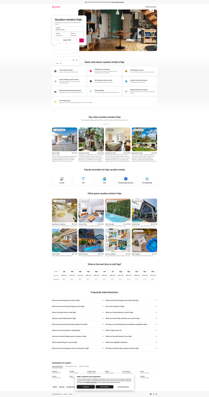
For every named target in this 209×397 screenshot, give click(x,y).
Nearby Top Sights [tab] (84, 366)
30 (57, 63)
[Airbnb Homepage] (56, 6)
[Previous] (101, 124)
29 (76, 60)
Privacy (65, 394)
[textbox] (62, 35)
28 (73, 60)
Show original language (117, 2)
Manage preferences (123, 387)
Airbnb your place (150, 7)
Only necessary (104, 387)
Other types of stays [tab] (71, 366)
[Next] (107, 124)
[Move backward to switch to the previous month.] (57, 40)
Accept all (86, 387)
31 (60, 63)
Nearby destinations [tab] (57, 366)
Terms (70, 394)
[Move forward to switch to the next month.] (76, 40)
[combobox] (69, 30)
